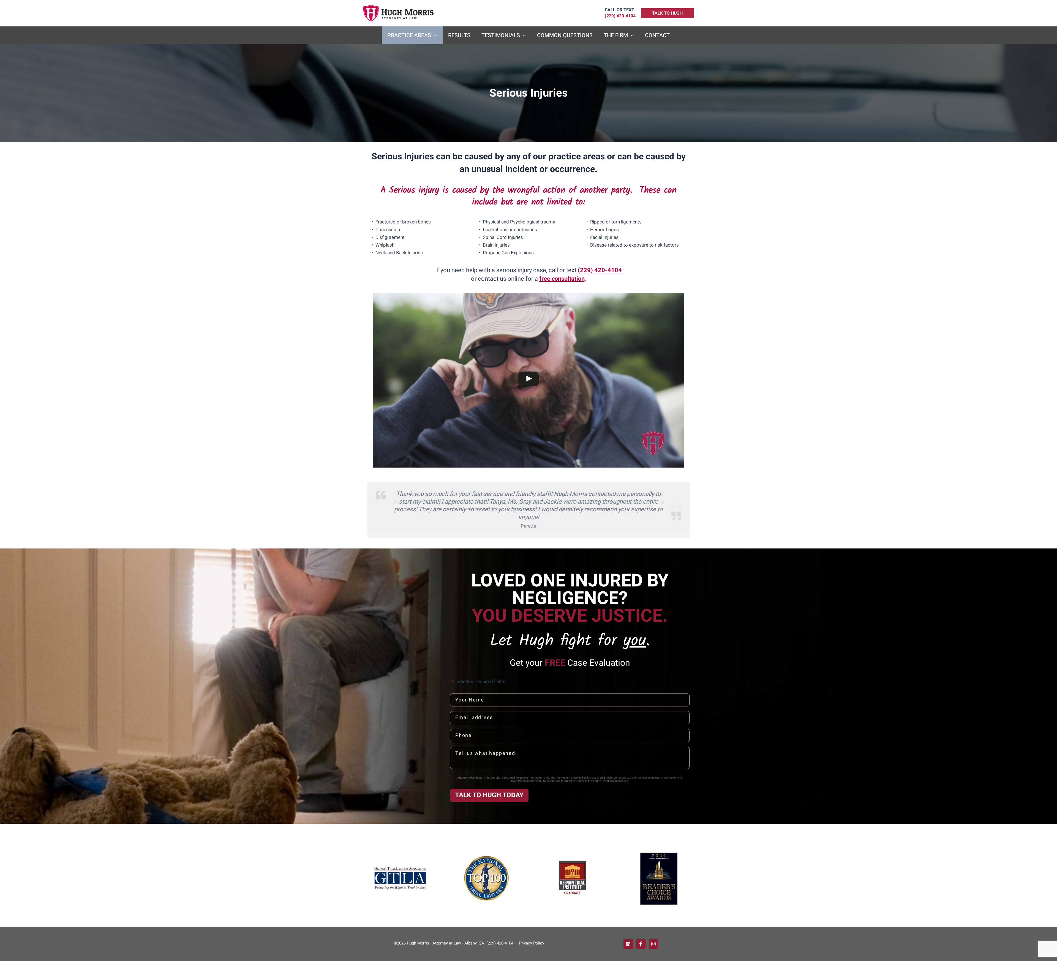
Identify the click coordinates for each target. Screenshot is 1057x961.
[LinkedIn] (628, 944)
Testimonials (500, 35)
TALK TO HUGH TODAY (489, 795)
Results (459, 35)
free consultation (562, 278)
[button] (667, 13)
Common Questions (565, 35)
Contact (657, 35)
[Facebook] (640, 944)
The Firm (616, 35)
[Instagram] (653, 944)
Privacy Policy (531, 943)
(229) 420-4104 (600, 270)
